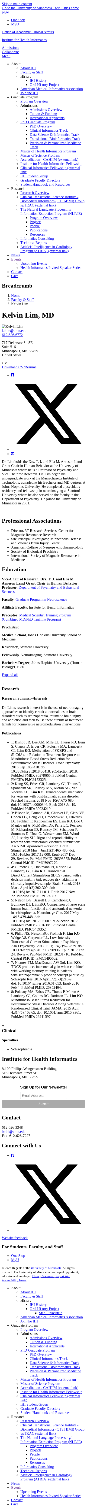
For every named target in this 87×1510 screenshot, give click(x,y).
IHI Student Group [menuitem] (34, 176)
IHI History (38, 1305)
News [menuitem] (15, 255)
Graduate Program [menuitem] (24, 97)
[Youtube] (12, 454)
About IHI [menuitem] (28, 68)
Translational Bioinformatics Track (55, 1367)
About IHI (28, 1292)
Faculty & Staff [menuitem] (31, 72)
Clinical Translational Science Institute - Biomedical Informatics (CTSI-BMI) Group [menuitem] (52, 199)
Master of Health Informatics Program (48, 1379)
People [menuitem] (35, 226)
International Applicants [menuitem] (47, 118)
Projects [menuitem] (35, 222)
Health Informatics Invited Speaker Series (50, 1496)
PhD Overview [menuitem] (41, 126)
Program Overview (34, 1329)
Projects (35, 1450)
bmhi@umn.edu (14, 1132)
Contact (17, 1500)
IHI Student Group (34, 1404)
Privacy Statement (43, 1276)
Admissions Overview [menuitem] (46, 110)
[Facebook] (12, 375)
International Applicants (47, 1346)
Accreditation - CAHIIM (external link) (49, 1388)
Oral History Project (44, 1309)
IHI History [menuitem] (38, 80)
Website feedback (15, 1238)
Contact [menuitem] (17, 272)
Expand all (10, 675)
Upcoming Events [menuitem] (33, 263)
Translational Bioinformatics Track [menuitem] (55, 139)
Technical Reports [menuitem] (33, 243)
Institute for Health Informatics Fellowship (51, 1392)
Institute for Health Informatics (24, 40)
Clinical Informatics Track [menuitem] (49, 130)
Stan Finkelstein (50, 1313)
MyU (15, 24)
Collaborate (10, 52)
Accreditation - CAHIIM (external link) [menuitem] (49, 159)
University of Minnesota (46, 1268)
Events (16, 1487)
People (35, 1454)
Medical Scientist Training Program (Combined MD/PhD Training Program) (36, 617)
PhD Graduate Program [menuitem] (37, 122)
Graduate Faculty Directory (40, 1408)
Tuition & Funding (43, 1342)
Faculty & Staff (22, 300)
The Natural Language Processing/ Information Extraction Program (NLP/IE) (51, 1440)
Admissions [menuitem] (29, 105)
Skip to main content (17, 4)
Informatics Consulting (37, 1467)
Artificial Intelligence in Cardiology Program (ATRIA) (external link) (46, 1477)
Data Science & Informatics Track (54, 1363)
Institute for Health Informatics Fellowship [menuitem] (51, 164)
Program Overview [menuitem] (34, 101)
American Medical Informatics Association (51, 1317)
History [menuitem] (25, 76)
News (15, 1483)
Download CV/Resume (19, 367)
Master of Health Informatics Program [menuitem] (48, 151)
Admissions (10, 48)
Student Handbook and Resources (45, 1413)
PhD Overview (41, 1354)
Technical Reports (33, 1471)
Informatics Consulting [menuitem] (37, 238)
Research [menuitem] (18, 189)
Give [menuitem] (14, 276)
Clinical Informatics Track (49, 1359)
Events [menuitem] (16, 259)
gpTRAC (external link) (38, 1433)
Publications (39, 1458)
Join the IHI (29, 1321)
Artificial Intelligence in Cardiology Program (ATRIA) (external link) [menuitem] (46, 249)
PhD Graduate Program (37, 1350)
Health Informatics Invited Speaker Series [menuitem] (50, 268)
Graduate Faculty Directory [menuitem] (40, 180)
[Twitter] (48, 450)
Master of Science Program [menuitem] (40, 155)
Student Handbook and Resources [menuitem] (45, 184)
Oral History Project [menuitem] (44, 85)
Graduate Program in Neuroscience (41, 599)
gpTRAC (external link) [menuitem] (38, 205)
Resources (37, 1463)
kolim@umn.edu (14, 331)
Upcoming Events (33, 1492)
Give (14, 1504)
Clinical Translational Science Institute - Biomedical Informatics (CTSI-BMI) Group (52, 1427)
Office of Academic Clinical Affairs (28, 32)
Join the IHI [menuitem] (29, 93)
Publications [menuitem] (39, 230)
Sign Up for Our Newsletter (43, 1087)
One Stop (18, 20)
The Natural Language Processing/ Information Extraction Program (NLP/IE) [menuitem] (51, 211)
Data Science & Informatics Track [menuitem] (54, 134)
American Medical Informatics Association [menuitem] (51, 89)
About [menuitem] (15, 64)
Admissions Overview (46, 1338)
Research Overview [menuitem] (34, 193)
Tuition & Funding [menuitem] (43, 114)
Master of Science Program (40, 1384)
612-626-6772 (12, 335)
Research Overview (34, 1421)
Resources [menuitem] (37, 234)
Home (15, 295)
